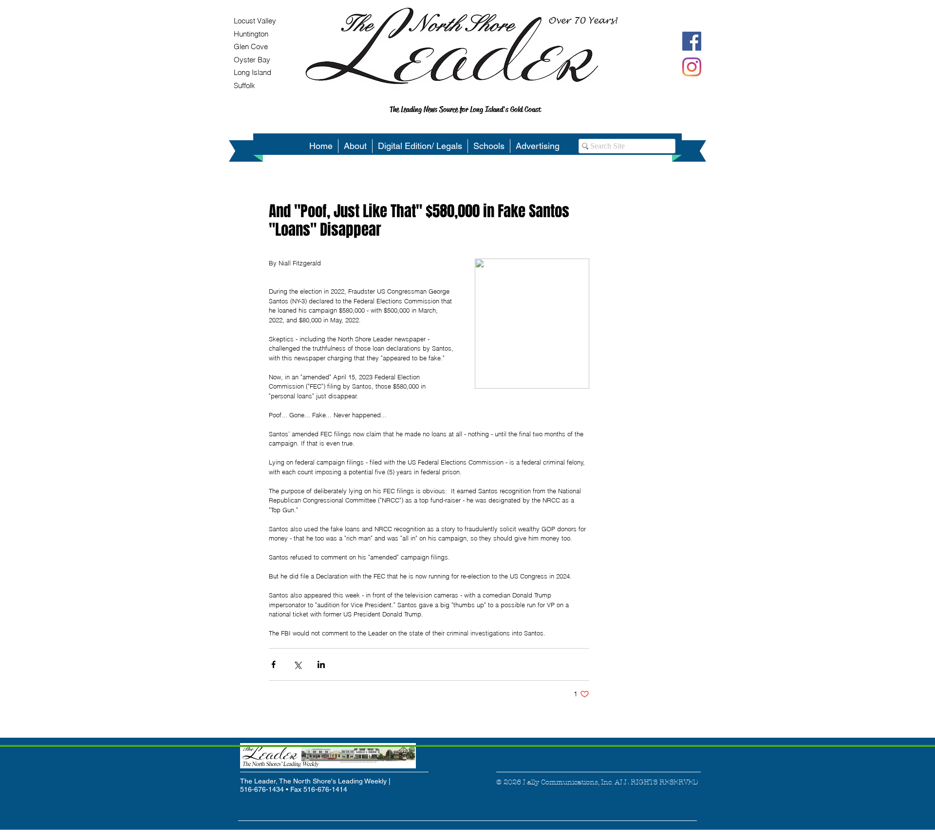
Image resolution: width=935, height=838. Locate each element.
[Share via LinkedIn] (321, 664)
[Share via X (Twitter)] (297, 664)
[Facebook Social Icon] (691, 41)
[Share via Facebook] (273, 664)
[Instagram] (691, 66)
